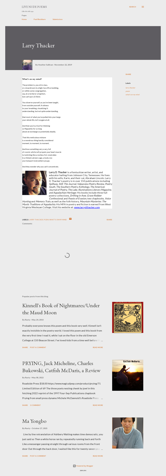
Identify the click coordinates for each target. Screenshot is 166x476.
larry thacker (130, 88)
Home (24, 19)
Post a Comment (38, 347)
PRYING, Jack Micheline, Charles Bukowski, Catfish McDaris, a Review (61, 367)
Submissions (58, 19)
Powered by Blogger (84, 466)
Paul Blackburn (40, 19)
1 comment (35, 405)
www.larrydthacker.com (87, 207)
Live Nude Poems (34, 7)
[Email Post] (70, 220)
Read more (98, 347)
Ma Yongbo (34, 420)
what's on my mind (132, 95)
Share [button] (128, 74)
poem (128, 91)
